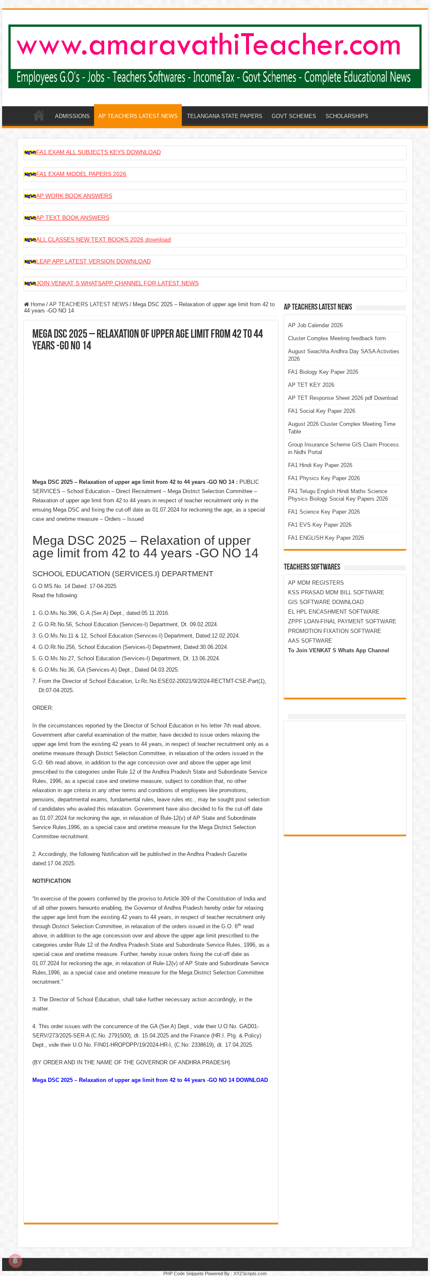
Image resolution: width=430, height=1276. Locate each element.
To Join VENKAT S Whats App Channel (338, 650)
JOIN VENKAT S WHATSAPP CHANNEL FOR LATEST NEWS (117, 283)
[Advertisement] (151, 415)
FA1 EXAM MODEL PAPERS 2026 (81, 174)
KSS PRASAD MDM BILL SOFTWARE (336, 592)
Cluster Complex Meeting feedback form (337, 338)
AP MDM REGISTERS (316, 583)
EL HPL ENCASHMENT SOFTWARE (334, 612)
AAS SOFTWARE (310, 641)
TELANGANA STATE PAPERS (224, 116)
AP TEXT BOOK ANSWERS (72, 217)
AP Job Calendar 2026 (315, 325)
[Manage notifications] (15, 1261)
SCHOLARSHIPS (346, 116)
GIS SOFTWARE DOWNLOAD (326, 602)
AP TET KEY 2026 (311, 385)
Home (37, 304)
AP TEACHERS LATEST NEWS (138, 116)
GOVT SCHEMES (294, 116)
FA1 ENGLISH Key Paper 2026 (326, 538)
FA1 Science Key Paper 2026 (324, 512)
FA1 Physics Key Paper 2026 (324, 478)
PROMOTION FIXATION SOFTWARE (334, 631)
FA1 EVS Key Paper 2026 (319, 525)
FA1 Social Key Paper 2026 (321, 411)
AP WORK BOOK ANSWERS (74, 195)
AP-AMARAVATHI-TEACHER (39, 115)
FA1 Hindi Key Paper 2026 (320, 465)
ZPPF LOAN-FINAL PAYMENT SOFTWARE (342, 621)
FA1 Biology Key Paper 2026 (323, 372)
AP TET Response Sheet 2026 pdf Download (343, 398)
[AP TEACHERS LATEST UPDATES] (215, 55)
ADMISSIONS (72, 116)
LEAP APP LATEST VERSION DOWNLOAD (93, 261)
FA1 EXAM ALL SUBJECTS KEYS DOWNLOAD (98, 152)
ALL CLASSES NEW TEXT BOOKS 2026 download (103, 239)
